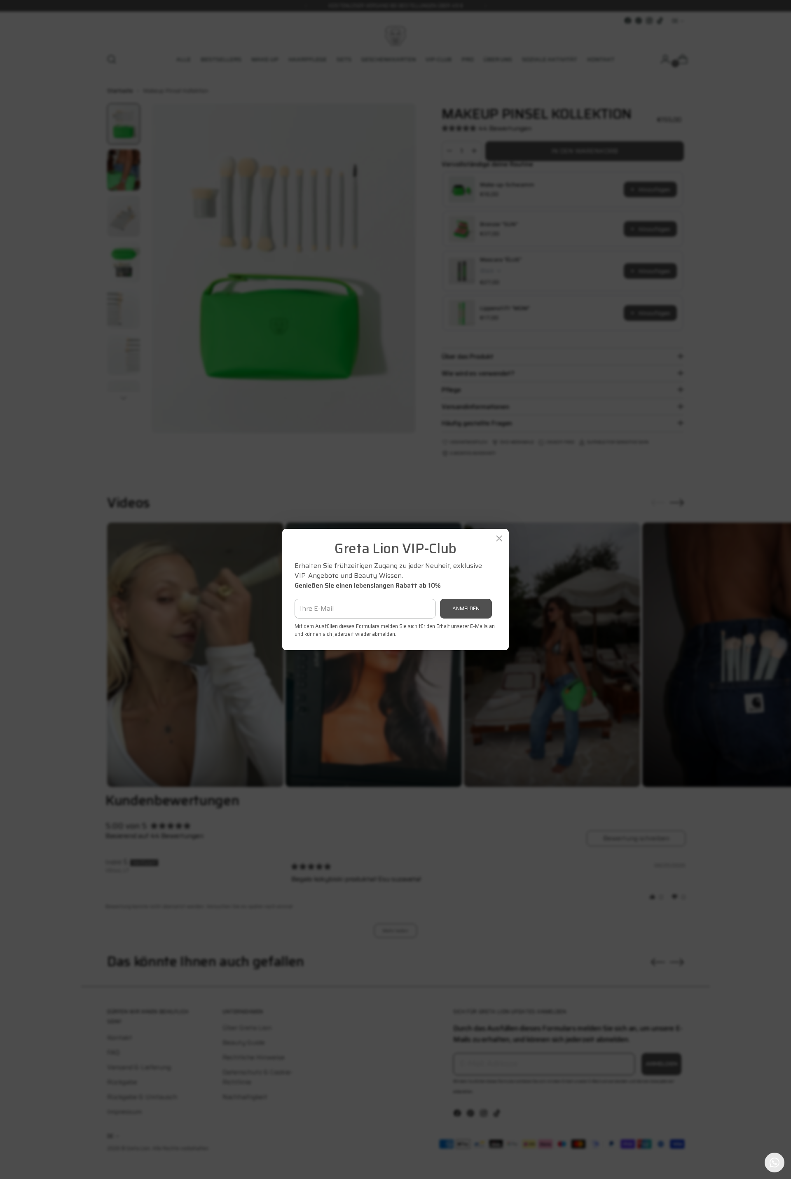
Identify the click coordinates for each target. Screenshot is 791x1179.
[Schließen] (499, 538)
